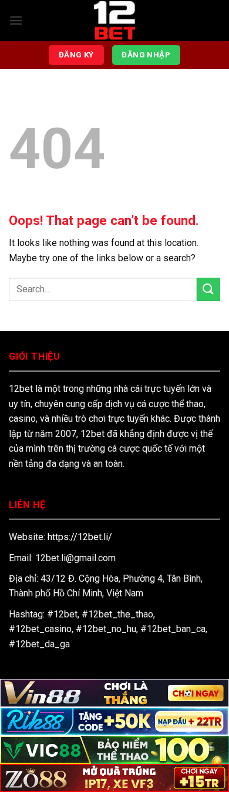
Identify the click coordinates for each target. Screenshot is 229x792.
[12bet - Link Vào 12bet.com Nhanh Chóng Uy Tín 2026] (114, 20)
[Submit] (208, 289)
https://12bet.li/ (80, 536)
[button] (16, 20)
